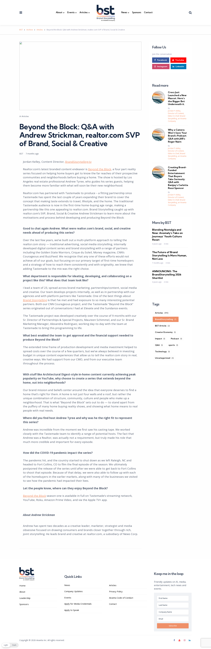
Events (70, 12)
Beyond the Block (99, 169)
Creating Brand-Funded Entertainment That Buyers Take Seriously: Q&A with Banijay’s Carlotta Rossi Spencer (178, 178)
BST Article (162, 325)
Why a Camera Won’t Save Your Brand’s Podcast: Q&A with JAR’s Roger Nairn (177, 135)
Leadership (24, 598)
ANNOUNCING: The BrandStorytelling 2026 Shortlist (166, 274)
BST (21, 153)
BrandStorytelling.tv (78, 162)
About (59, 12)
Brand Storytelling (35, 300)
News (124, 12)
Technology (162, 351)
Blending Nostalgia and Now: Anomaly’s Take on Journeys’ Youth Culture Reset (167, 234)
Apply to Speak (71, 610)
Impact (160, 338)
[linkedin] (190, 640)
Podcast (176, 338)
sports (173, 345)
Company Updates (73, 591)
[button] (10, 645)
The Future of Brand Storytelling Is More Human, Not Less (169, 255)
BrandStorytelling (165, 319)
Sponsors (136, 12)
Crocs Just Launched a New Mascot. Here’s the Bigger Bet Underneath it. (177, 98)
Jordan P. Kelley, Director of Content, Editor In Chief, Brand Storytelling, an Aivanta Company (177, 115)
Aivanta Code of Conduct (121, 597)
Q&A (159, 345)
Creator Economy (165, 332)
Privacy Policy (116, 591)
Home (22, 585)
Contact (148, 12)
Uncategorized (164, 358)
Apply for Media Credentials (78, 603)
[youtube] (179, 640)
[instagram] (185, 640)
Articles (84, 12)
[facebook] (174, 640)
